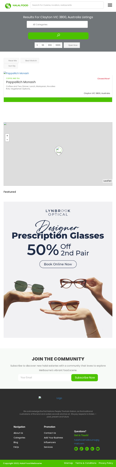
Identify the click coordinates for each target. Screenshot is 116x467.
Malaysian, (41, 86)
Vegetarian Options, (20, 88)
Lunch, (33, 86)
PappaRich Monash (21, 82)
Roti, (8, 88)
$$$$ (58, 45)
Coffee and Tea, (14, 86)
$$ (43, 45)
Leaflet (107, 181)
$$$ (50, 45)
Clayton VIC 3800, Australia (97, 93)
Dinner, (26, 86)
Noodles (51, 86)
